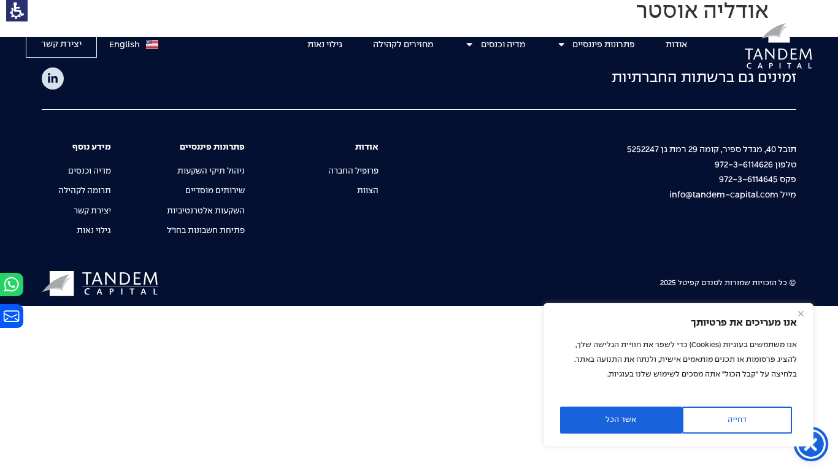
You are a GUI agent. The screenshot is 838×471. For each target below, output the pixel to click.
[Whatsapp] (11, 284)
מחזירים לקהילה (403, 44)
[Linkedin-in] (53, 78)
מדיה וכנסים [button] (503, 44)
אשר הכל (620, 420)
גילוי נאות (324, 44)
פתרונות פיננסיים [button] (603, 44)
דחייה (737, 420)
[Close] (800, 313)
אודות (676, 44)
